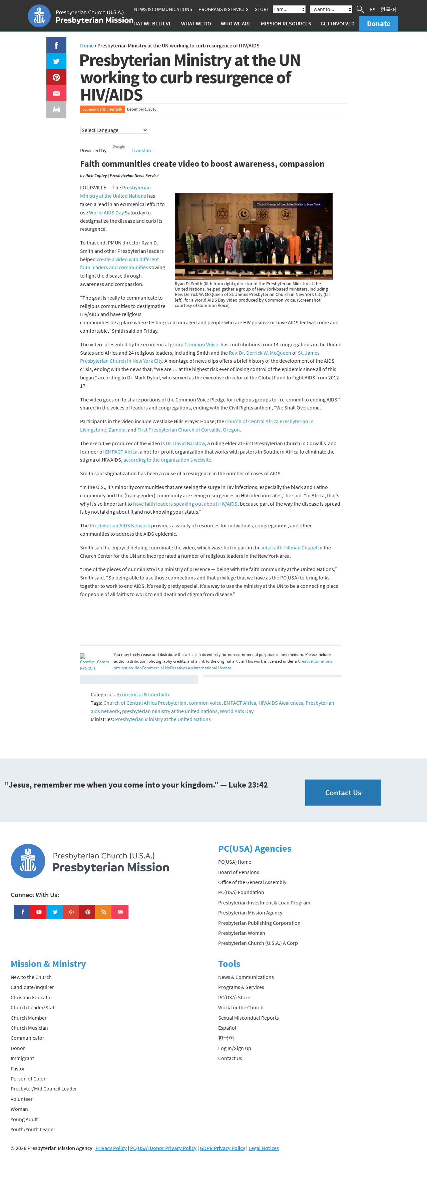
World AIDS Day (106, 212)
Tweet (54, 57)
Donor (18, 1048)
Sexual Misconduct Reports (248, 1017)
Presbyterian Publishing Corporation (259, 922)
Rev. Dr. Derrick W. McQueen (260, 352)
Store (262, 9)
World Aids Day (237, 711)
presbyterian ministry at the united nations (170, 711)
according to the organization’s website (167, 459)
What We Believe (150, 23)
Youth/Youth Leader (33, 1129)
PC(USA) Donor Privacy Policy (163, 1148)
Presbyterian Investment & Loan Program (264, 902)
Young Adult (24, 1119)
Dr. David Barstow (185, 443)
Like (52, 41)
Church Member (29, 1017)
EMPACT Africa (121, 451)
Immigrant (22, 1058)
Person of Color (28, 1078)
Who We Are (236, 23)
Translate (141, 150)
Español (227, 1027)
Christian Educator (31, 997)
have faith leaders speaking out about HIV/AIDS (185, 503)
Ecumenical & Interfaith (102, 109)
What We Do (196, 23)
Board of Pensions (238, 872)
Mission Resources (286, 23)
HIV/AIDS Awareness (281, 702)
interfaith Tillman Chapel (289, 547)
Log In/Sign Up (234, 1048)
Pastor (18, 1068)
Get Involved (338, 23)
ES (373, 9)
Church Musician (29, 1027)
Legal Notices (264, 1148)
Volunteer (22, 1098)
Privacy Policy (111, 1148)
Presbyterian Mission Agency (250, 912)
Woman (19, 1109)
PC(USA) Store (234, 997)
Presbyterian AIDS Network (120, 525)
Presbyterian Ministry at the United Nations (163, 719)
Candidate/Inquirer (32, 987)
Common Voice (201, 344)
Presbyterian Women (241, 932)
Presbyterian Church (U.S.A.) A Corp (258, 943)
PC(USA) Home (234, 861)
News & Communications (163, 9)
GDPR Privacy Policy (222, 1148)
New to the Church (31, 977)
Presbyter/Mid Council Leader (44, 1088)
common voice (205, 702)
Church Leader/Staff (33, 1007)
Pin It (53, 73)
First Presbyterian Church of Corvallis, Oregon (188, 429)
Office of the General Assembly (252, 882)
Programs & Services (223, 9)
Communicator (27, 1037)
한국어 (388, 9)
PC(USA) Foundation (241, 892)
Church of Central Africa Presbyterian (144, 702)
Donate (378, 23)
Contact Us (343, 792)
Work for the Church (241, 1007)
